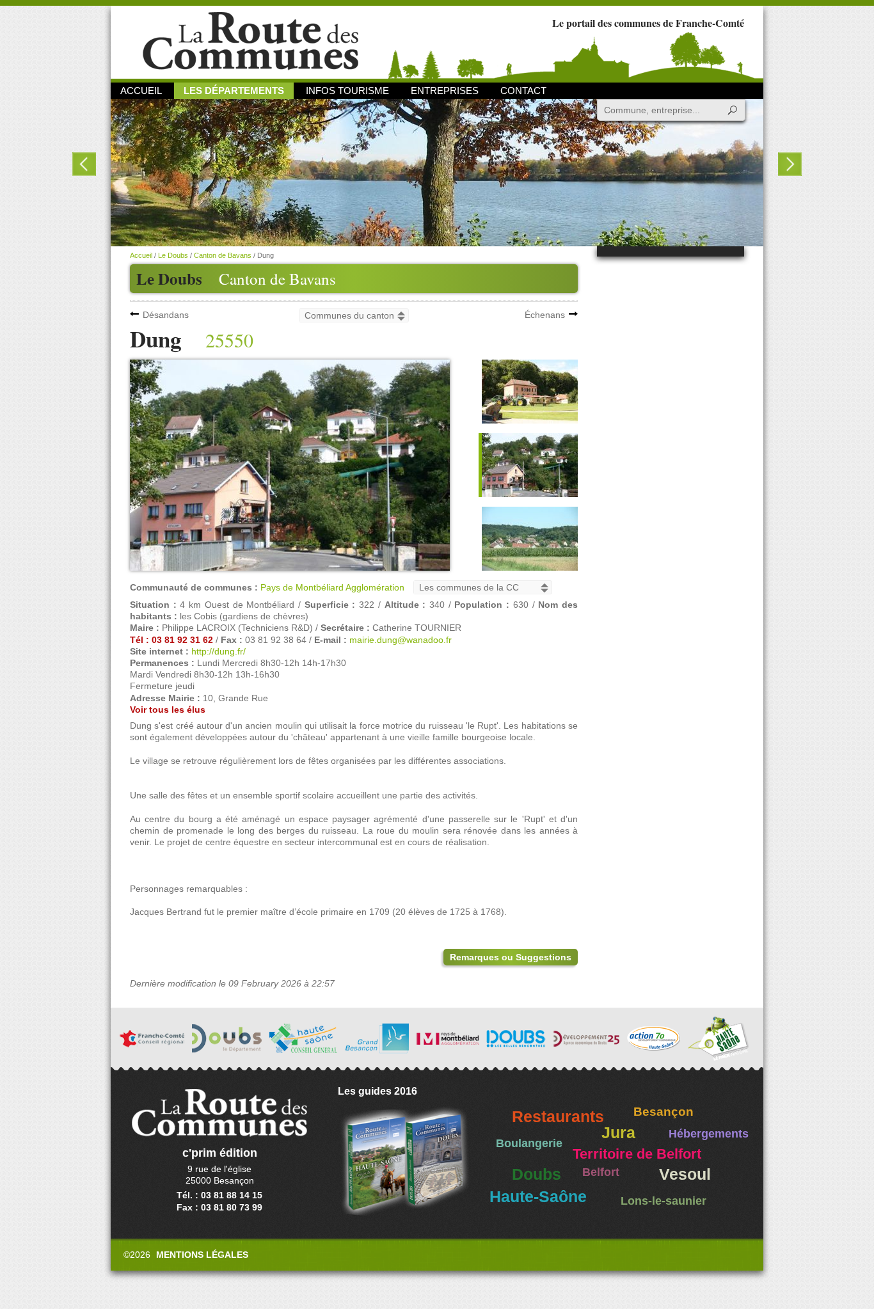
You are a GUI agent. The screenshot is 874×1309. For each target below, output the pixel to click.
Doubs (536, 1174)
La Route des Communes (250, 41)
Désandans (166, 315)
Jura (618, 1132)
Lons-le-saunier (663, 1200)
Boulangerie (529, 1143)
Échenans (545, 315)
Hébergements (709, 1133)
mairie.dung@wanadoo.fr (400, 640)
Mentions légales (202, 1255)
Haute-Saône (538, 1196)
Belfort (600, 1172)
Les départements (234, 90)
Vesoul (685, 1174)
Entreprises (445, 90)
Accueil (141, 90)
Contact (523, 90)
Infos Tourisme (347, 90)
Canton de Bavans (277, 278)
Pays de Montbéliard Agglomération (332, 587)
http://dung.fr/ (218, 651)
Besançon (663, 1111)
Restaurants (558, 1116)
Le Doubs (173, 255)
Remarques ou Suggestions (510, 957)
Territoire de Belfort (637, 1154)
